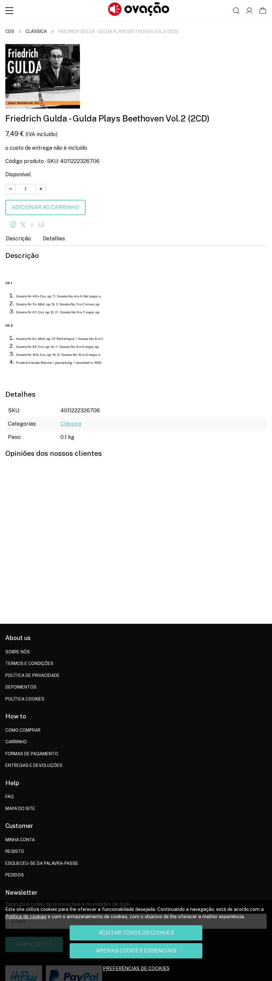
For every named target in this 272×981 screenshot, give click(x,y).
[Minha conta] (249, 10)
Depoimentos (20, 687)
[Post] (25, 225)
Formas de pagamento (31, 753)
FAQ (9, 796)
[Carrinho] (263, 10)
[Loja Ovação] (138, 10)
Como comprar (22, 730)
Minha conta (20, 839)
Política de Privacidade (32, 675)
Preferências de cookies (136, 968)
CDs (9, 31)
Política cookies (24, 698)
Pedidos (14, 874)
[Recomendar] (42, 225)
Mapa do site (20, 808)
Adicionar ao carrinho (45, 207)
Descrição (18, 238)
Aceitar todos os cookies (136, 933)
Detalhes (54, 238)
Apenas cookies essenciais (136, 950)
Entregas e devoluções (33, 765)
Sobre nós (17, 651)
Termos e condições (29, 663)
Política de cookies (25, 916)
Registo (14, 851)
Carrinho (16, 741)
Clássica (36, 31)
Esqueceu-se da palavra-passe (41, 863)
